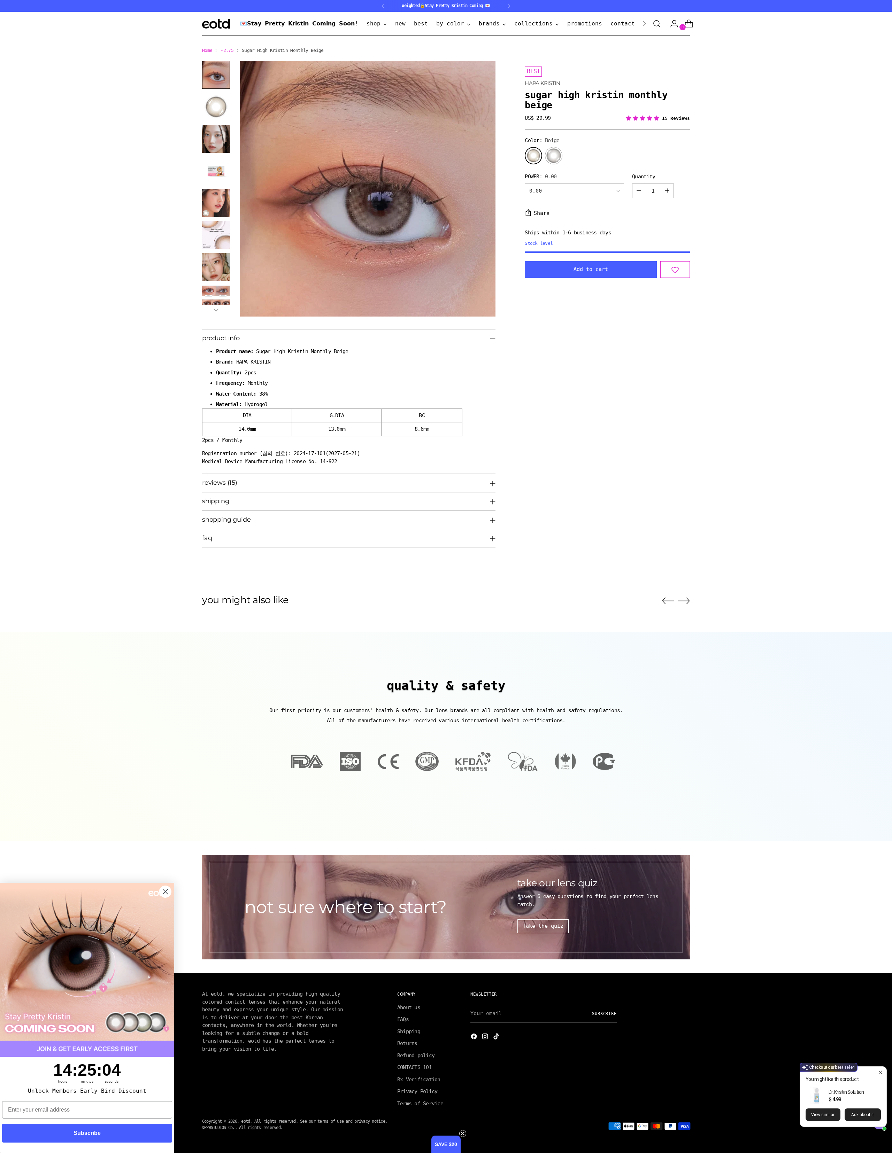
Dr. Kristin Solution (846, 1092)
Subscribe (87, 1133)
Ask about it (862, 1114)
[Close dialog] (570, 516)
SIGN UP (378, 622)
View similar (823, 1114)
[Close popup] (880, 1073)
